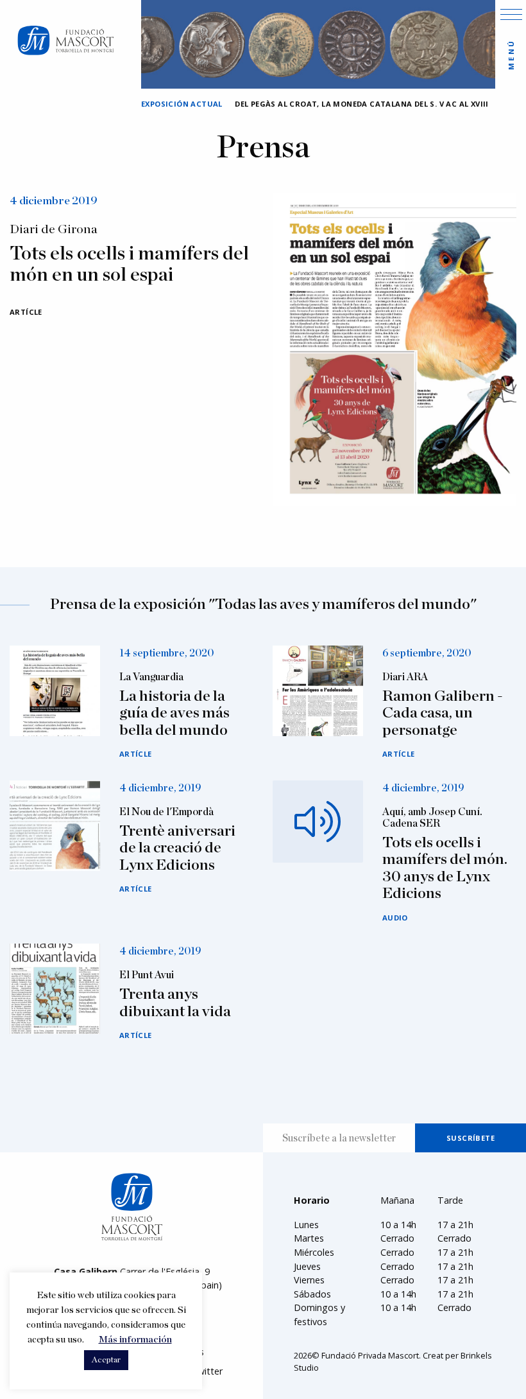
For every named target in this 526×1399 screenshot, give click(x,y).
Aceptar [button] (106, 1360)
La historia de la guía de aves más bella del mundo (174, 713)
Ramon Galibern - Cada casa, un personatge (442, 713)
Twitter (207, 1371)
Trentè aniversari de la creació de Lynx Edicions (177, 848)
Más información (135, 1339)
